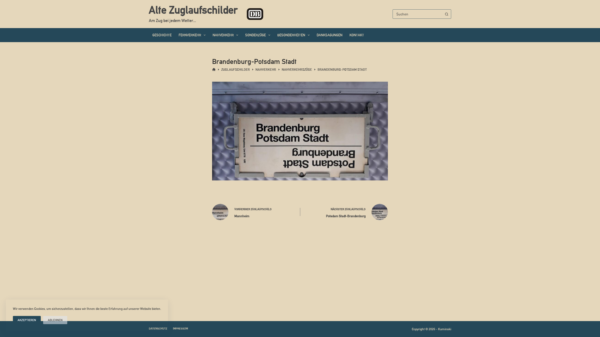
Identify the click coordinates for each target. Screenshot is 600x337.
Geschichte (162, 35)
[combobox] (417, 14)
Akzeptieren (27, 320)
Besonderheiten (291, 35)
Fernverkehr (190, 35)
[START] (214, 69)
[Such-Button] (446, 14)
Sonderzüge (255, 35)
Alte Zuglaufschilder (193, 10)
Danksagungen (329, 35)
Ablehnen (55, 320)
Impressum (180, 328)
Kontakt (356, 35)
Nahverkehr (223, 35)
